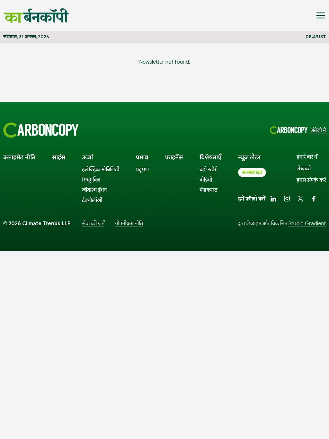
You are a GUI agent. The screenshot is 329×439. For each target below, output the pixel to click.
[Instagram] (287, 199)
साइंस (58, 157)
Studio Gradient (307, 223)
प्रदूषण (142, 169)
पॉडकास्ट (209, 190)
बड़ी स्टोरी (209, 169)
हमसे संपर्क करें (311, 180)
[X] (300, 199)
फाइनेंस (174, 157)
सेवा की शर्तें (93, 223)
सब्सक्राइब (252, 172)
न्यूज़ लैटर (249, 157)
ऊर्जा (87, 157)
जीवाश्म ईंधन (94, 190)
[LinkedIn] (273, 199)
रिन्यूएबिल (91, 180)
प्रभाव (142, 157)
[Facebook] (314, 199)
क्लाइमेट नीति (19, 157)
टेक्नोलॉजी (92, 200)
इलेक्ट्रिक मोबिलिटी (100, 169)
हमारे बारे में (307, 157)
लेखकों (304, 169)
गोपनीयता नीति (129, 223)
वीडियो (206, 180)
